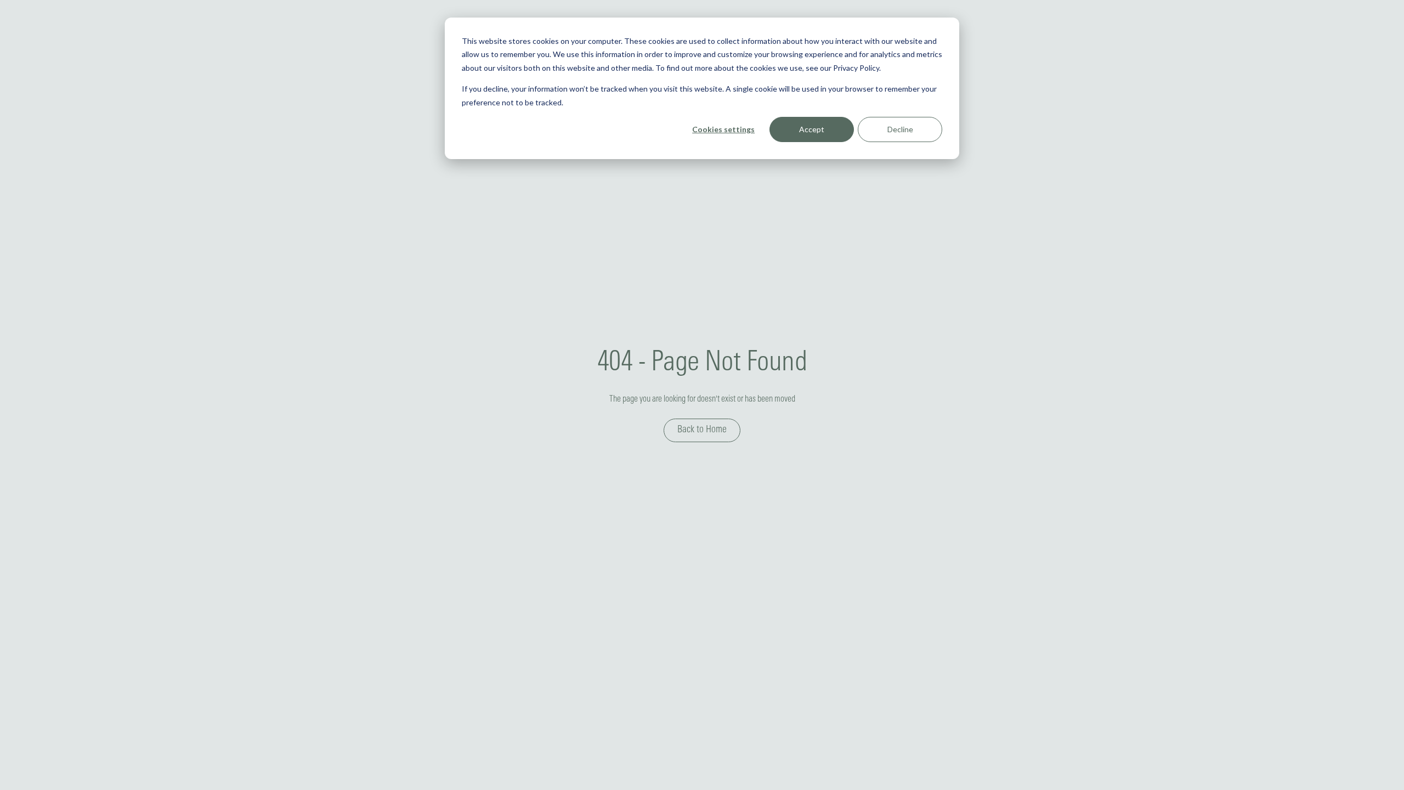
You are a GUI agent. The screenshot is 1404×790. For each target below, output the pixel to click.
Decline (900, 129)
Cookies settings (723, 129)
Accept (811, 129)
